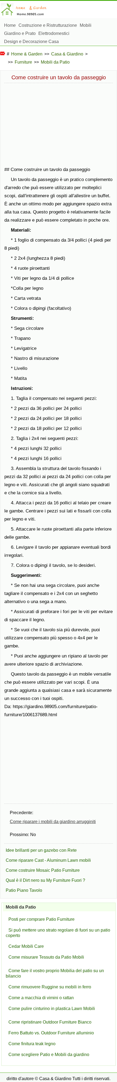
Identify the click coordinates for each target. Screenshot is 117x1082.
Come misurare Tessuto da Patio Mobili (46, 957)
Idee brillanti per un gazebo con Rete (41, 850)
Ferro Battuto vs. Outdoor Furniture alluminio (51, 1033)
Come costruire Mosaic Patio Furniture (43, 870)
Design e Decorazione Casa (31, 41)
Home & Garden (26, 54)
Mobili (85, 25)
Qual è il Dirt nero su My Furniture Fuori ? (45, 880)
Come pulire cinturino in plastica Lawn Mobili (51, 1008)
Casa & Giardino (67, 54)
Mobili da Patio (55, 62)
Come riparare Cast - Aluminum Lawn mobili (48, 860)
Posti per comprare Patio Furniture (41, 919)
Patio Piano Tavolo (24, 890)
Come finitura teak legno (32, 1043)
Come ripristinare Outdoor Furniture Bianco (49, 1022)
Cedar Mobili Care (26, 946)
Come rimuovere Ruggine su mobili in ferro (49, 987)
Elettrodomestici (53, 33)
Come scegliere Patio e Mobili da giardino (48, 1054)
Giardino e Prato (20, 33)
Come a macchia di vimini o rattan (41, 997)
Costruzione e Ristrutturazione (48, 25)
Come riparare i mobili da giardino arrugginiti (53, 821)
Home (10, 25)
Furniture (23, 62)
